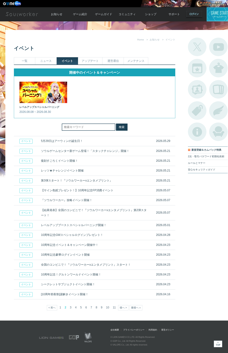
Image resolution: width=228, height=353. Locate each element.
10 (107, 307)
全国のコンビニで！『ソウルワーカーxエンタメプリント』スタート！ (86, 264)
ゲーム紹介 (80, 14)
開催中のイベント (197, 68)
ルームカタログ (218, 131)
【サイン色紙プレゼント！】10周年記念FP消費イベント (77, 190)
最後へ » (136, 307)
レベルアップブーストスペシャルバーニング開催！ (74, 225)
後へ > (123, 307)
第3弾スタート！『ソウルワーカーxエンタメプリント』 (76, 180)
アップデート (90, 60)
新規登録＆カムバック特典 (206, 150)
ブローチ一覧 (218, 110)
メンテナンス (135, 60)
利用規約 (153, 330)
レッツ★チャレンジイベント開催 (62, 170)
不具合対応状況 (197, 131)
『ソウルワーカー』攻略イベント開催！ (66, 200)
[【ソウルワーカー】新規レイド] (166, 3)
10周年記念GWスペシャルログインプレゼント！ (72, 234)
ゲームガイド (103, 14)
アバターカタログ (218, 68)
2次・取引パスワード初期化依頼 (206, 156)
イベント (67, 60)
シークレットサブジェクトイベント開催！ (68, 284)
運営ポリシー (167, 330)
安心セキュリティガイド (201, 169)
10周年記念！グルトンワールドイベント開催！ (71, 274)
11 (114, 307)
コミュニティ (127, 14)
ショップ (150, 14)
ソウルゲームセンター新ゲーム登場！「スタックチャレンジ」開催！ (85, 150)
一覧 (24, 60)
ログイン (194, 15)
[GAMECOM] (12, 3)
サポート (174, 14)
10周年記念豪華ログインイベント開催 (65, 254)
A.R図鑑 (218, 89)
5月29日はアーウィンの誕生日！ (62, 140)
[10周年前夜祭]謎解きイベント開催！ (64, 294)
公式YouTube (218, 47)
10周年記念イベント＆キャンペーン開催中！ (69, 244)
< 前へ (52, 307)
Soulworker (21, 14)
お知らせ (56, 14)
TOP (218, 344)
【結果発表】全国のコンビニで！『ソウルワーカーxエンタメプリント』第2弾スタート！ (94, 213)
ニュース (46, 60)
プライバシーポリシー (133, 330)
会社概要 (114, 330)
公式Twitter (197, 47)
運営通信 (113, 60)
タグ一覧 (197, 110)
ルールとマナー (196, 163)
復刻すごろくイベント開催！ (59, 160)
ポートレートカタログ (197, 89)
